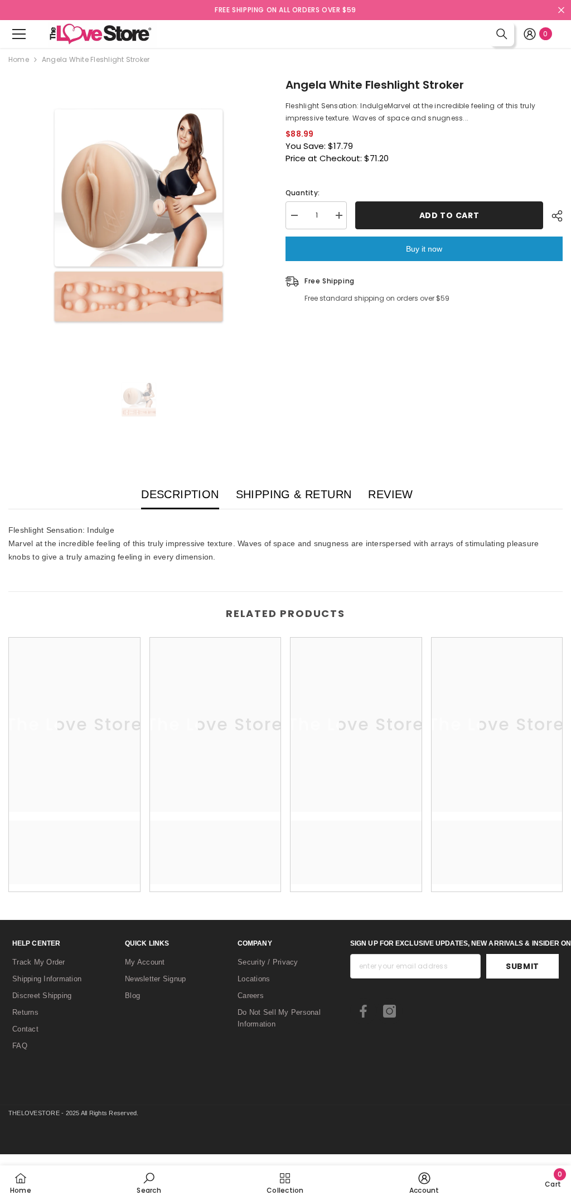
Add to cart (449, 215)
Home (18, 59)
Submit (522, 966)
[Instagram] (389, 1011)
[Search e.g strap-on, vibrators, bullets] (502, 34)
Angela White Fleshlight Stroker (375, 85)
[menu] (19, 34)
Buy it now (424, 248)
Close (561, 10)
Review (390, 494)
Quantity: (303, 192)
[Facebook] (363, 1011)
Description (180, 494)
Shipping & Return (294, 494)
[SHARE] (553, 216)
